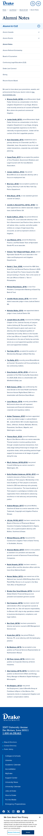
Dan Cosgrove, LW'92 (15, 603)
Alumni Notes (7, 44)
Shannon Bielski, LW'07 (15, 550)
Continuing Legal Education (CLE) (14, 62)
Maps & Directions (10, 742)
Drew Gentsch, (12, 372)
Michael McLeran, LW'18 (15, 538)
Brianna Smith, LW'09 (15, 99)
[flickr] (23, 811)
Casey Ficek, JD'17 (13, 157)
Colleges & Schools (12, 756)
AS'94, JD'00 (23, 372)
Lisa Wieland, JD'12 (14, 240)
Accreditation (10, 769)
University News (11, 782)
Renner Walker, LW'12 (15, 576)
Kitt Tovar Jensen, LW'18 (15, 659)
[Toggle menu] (38, 3)
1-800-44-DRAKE (11, 733)
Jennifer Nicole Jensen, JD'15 (17, 299)
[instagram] (13, 811)
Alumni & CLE (24, 10)
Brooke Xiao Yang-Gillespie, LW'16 (19, 591)
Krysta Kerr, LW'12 (13, 635)
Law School (12, 10)
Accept (28, 832)
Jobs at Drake (10, 791)
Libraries (8, 760)
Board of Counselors (10, 56)
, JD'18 (16, 287)
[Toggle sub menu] (38, 32)
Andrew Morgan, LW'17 (15, 506)
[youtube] (18, 811)
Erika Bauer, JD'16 (13, 196)
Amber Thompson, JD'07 (16, 416)
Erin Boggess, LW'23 (14, 686)
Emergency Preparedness (15, 804)
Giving (5, 74)
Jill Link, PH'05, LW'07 (15, 520)
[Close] (40, 817)
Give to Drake (10, 795)
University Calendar (13, 786)
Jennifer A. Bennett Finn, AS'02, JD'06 (21, 205)
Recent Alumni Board (10, 80)
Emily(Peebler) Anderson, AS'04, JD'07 (21, 474)
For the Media (10, 799)
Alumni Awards (8, 32)
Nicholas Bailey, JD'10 (15, 310)
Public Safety (8, 749)
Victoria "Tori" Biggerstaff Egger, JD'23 (21, 252)
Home (4, 10)
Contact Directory (10, 746)
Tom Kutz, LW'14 (13, 351)
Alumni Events (8, 38)
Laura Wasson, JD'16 (14, 401)
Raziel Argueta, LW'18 (15, 564)
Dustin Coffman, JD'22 (15, 217)
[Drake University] (8, 3)
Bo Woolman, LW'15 (14, 647)
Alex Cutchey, (16, 671)
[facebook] (3, 811)
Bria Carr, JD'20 (13, 184)
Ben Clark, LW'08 (13, 623)
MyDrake (8, 773)
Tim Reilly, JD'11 (12, 360)
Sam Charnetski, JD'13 (15, 140)
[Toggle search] (33, 3)
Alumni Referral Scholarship (12, 50)
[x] (8, 811)
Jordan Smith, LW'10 (14, 119)
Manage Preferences (14, 832)
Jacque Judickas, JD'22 (15, 172)
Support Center (11, 777)
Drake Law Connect (9, 68)
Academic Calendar (13, 764)
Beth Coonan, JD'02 (14, 387)
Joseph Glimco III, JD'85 (15, 320)
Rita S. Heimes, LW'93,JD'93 (17, 462)
